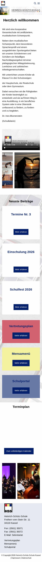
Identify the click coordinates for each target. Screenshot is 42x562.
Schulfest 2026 (21, 289)
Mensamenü (21, 353)
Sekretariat (17, 535)
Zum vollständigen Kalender (18, 451)
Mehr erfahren (21, 232)
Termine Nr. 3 (21, 214)
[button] (35, 3)
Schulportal (21, 381)
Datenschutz (26, 558)
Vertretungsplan (21, 326)
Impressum (15, 558)
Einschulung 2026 (21, 252)
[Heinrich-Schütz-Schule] (3, 3)
